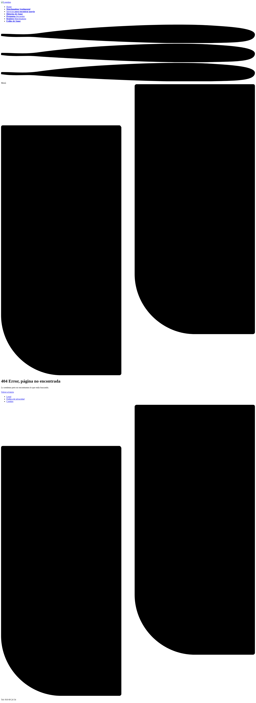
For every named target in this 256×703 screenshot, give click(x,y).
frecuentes (15, 16)
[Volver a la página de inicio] (6, 2)
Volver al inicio (7, 392)
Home (9, 7)
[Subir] (128, 695)
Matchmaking (16, 19)
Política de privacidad (15, 399)
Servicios (20, 11)
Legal (8, 396)
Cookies (9, 401)
